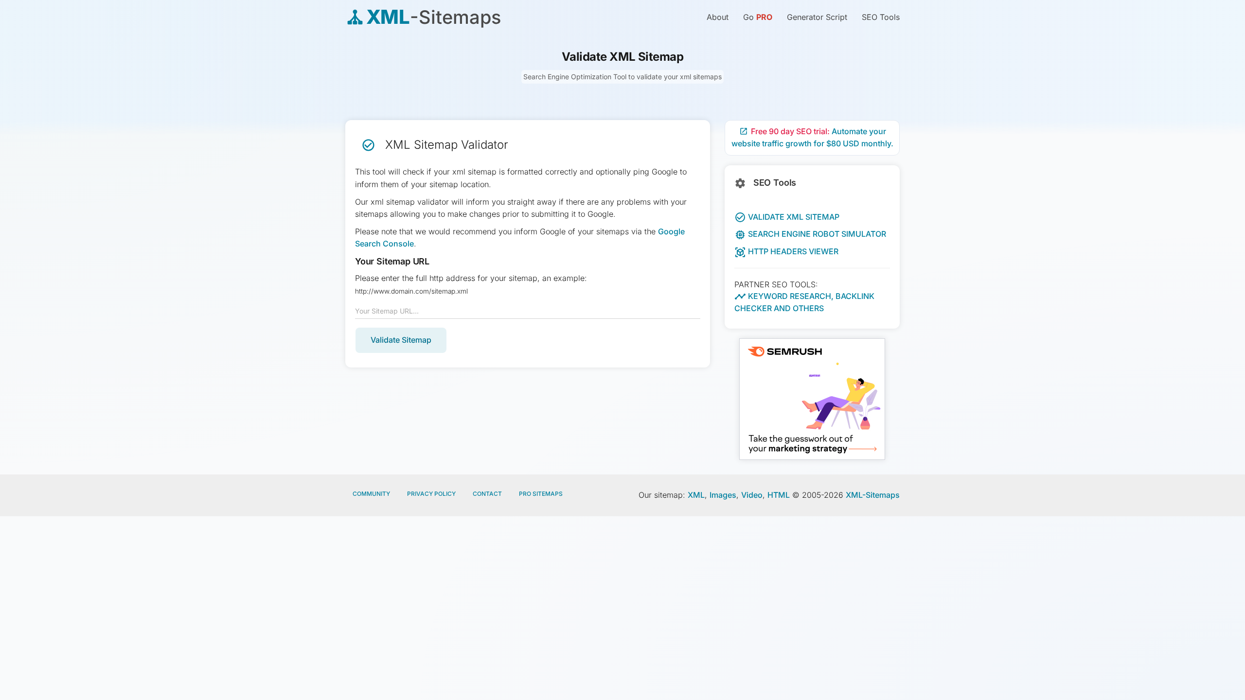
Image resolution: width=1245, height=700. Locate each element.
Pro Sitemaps (541, 493)
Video (752, 495)
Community (371, 493)
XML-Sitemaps (873, 495)
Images (723, 495)
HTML (778, 495)
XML (696, 495)
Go (757, 17)
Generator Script (817, 17)
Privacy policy (431, 493)
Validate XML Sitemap (786, 217)
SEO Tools (881, 17)
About (718, 17)
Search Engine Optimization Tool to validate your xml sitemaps (622, 76)
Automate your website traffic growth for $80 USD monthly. (812, 137)
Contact (487, 493)
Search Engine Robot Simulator (810, 234)
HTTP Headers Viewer (786, 251)
